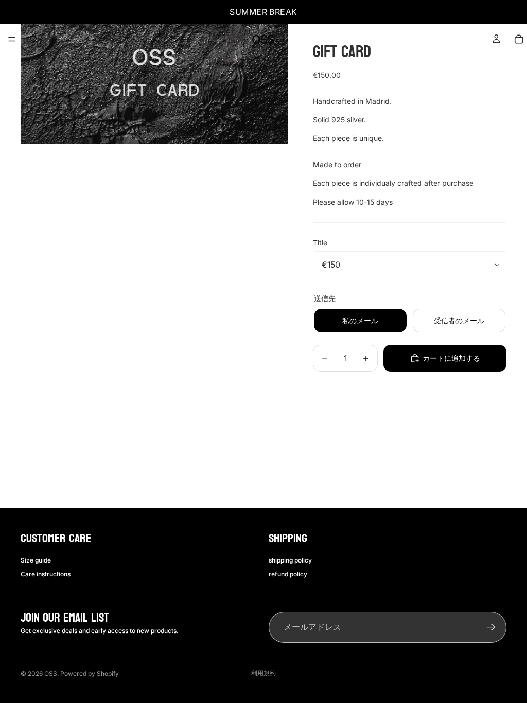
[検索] (34, 39)
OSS (50, 673)
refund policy (288, 573)
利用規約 (263, 673)
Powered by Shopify (89, 673)
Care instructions (46, 573)
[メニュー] (12, 39)
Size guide (36, 560)
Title (320, 242)
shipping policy (290, 560)
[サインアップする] (491, 627)
